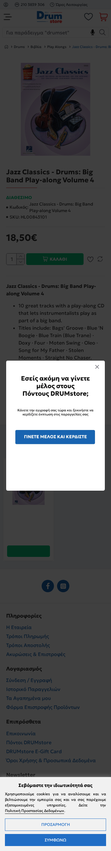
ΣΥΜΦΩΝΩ (55, 840)
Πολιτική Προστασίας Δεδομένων (34, 810)
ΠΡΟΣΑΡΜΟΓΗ (55, 824)
